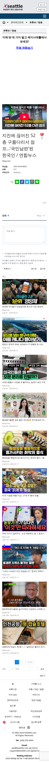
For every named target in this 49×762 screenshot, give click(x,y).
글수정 (33, 268)
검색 (42, 669)
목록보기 (7, 268)
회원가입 (42, 9)
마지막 (30, 662)
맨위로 (22, 727)
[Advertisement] (24, 76)
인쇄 (44, 203)
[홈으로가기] (13, 6)
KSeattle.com (30, 732)
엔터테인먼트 (17, 22)
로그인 (43, 4)
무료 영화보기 (24, 48)
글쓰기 (42, 675)
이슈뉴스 (17, 172)
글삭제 (42, 268)
